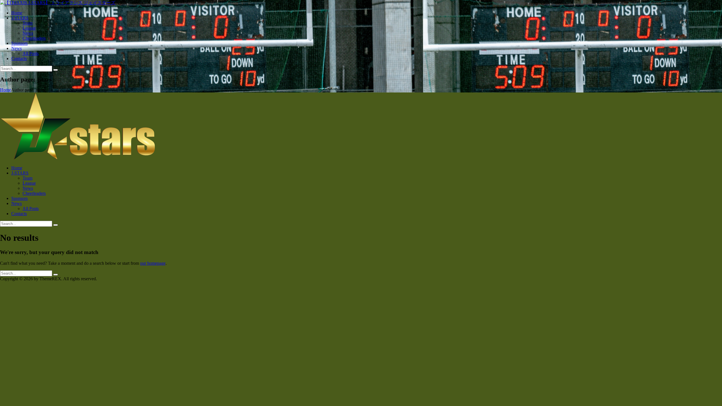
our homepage (153, 263)
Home (5, 89)
